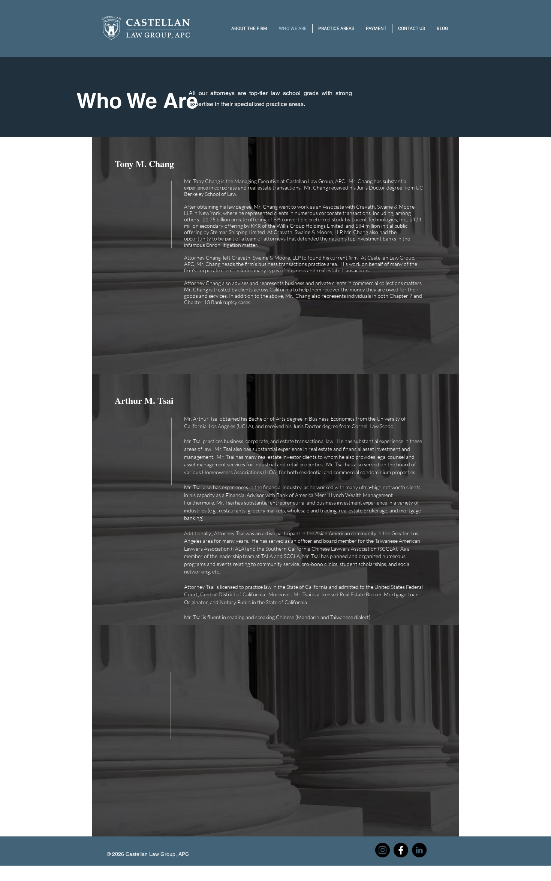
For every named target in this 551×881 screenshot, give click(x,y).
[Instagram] (382, 850)
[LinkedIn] (419, 850)
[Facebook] (401, 850)
